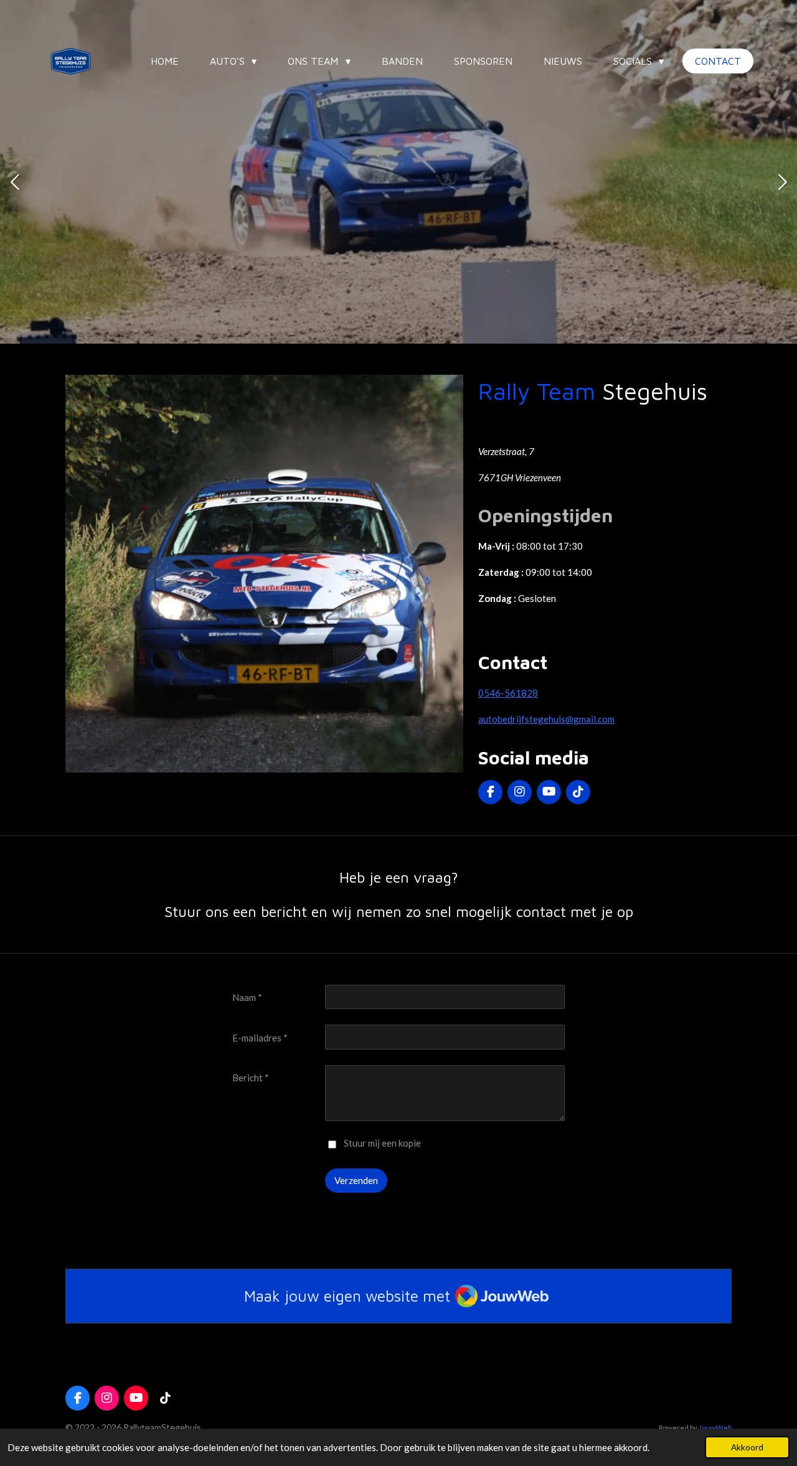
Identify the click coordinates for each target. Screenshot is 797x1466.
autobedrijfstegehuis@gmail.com (546, 719)
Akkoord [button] (747, 1447)
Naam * (247, 997)
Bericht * (250, 1077)
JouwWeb (715, 1427)
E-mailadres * (260, 1037)
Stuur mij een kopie (382, 1143)
